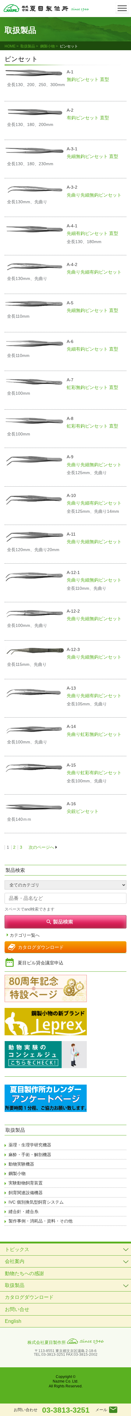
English (13, 1321)
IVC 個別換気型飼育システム (36, 1202)
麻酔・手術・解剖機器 (30, 1154)
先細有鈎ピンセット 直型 (92, 233)
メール (101, 1409)
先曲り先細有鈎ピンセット (94, 271)
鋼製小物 (47, 46)
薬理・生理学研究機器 (30, 1144)
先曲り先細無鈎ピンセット (94, 195)
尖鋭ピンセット (83, 811)
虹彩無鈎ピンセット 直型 (92, 387)
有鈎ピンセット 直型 (88, 117)
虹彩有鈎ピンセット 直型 (92, 425)
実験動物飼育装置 (26, 1182)
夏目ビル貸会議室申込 (40, 962)
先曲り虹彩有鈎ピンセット (94, 772)
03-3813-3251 (66, 1410)
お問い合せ (17, 1309)
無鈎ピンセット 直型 (88, 79)
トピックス (17, 1249)
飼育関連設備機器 (26, 1192)
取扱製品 (27, 46)
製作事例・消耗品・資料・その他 (41, 1220)
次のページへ (41, 847)
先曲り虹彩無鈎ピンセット (94, 734)
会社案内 (14, 1261)
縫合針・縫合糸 (23, 1211)
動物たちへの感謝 (24, 1273)
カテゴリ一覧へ (25, 935)
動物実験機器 (21, 1164)
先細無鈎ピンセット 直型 (92, 156)
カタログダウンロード (41, 947)
